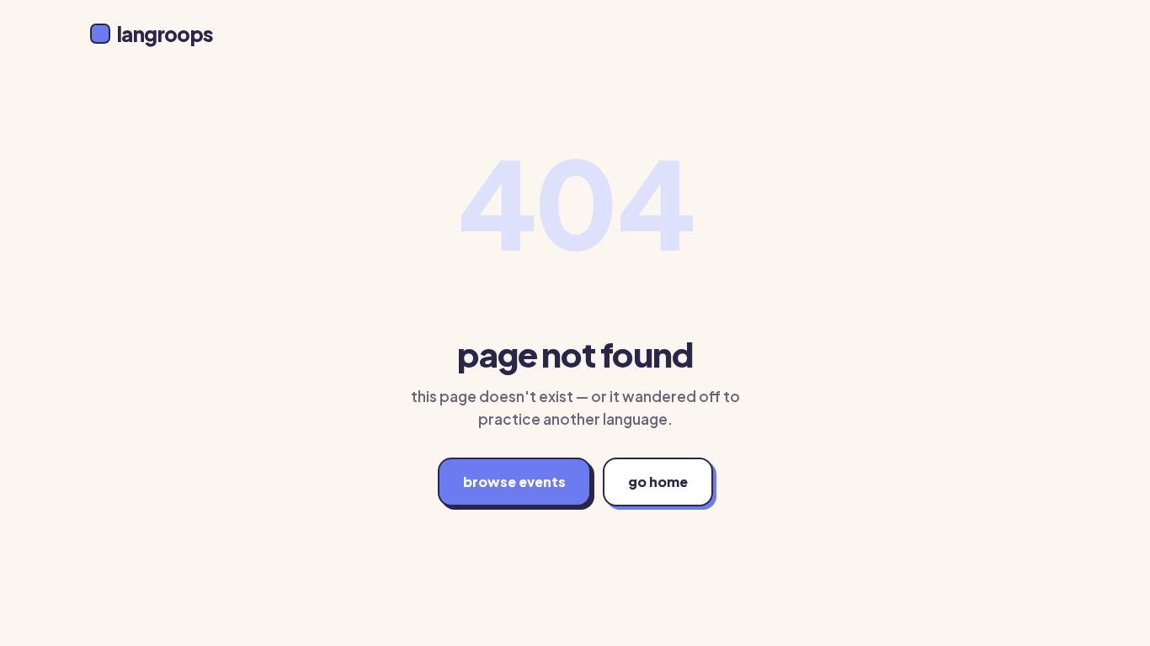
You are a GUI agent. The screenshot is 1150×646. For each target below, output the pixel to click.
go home (658, 481)
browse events (514, 481)
